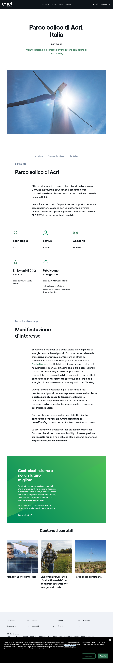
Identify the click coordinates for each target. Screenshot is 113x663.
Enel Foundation (87, 637)
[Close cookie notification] (110, 640)
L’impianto (39, 156)
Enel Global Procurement (69, 637)
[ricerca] (97, 4)
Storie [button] (34, 620)
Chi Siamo (45, 4)
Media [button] (60, 620)
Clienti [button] (60, 626)
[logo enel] (7, 4)
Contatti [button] (35, 626)
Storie (54, 4)
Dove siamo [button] (11, 626)
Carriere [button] (86, 620)
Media (61, 4)
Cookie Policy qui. (70, 647)
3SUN (54, 637)
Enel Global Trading (20, 637)
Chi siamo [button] (10, 620)
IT (91, 4)
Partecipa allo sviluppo (56, 156)
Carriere (68, 4)
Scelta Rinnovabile (42, 364)
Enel (8, 637)
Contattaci (74, 156)
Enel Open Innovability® (40, 637)
